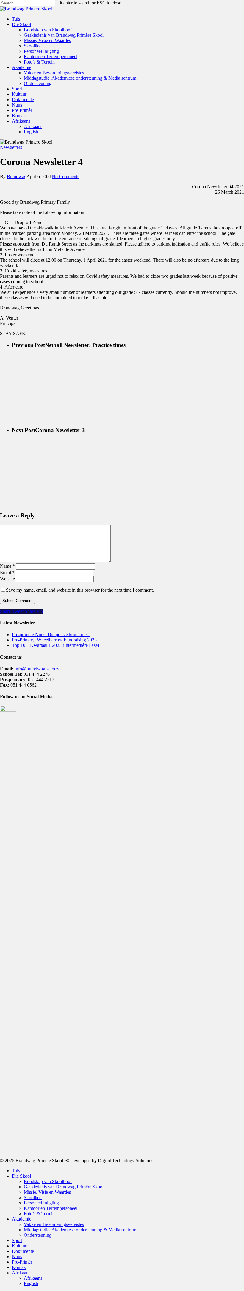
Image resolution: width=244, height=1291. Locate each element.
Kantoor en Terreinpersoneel (50, 56)
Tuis (16, 18)
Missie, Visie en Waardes (47, 40)
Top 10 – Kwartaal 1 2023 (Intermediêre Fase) (55, 645)
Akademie (21, 67)
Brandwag (16, 176)
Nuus (17, 104)
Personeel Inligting (41, 51)
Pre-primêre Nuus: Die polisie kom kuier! (51, 634)
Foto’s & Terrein (39, 61)
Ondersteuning (37, 83)
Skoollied (33, 45)
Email (7, 572)
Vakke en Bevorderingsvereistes (54, 72)
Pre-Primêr (22, 110)
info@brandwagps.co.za (37, 668)
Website (7, 578)
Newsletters (11, 147)
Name (7, 566)
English (31, 131)
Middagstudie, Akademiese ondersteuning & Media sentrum (80, 78)
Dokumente (23, 99)
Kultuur (19, 94)
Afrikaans (21, 121)
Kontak (19, 115)
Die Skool (21, 24)
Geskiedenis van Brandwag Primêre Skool (64, 35)
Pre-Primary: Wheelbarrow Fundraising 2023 (54, 639)
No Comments (65, 176)
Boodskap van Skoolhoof (48, 29)
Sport (17, 88)
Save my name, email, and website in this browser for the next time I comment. (80, 590)
